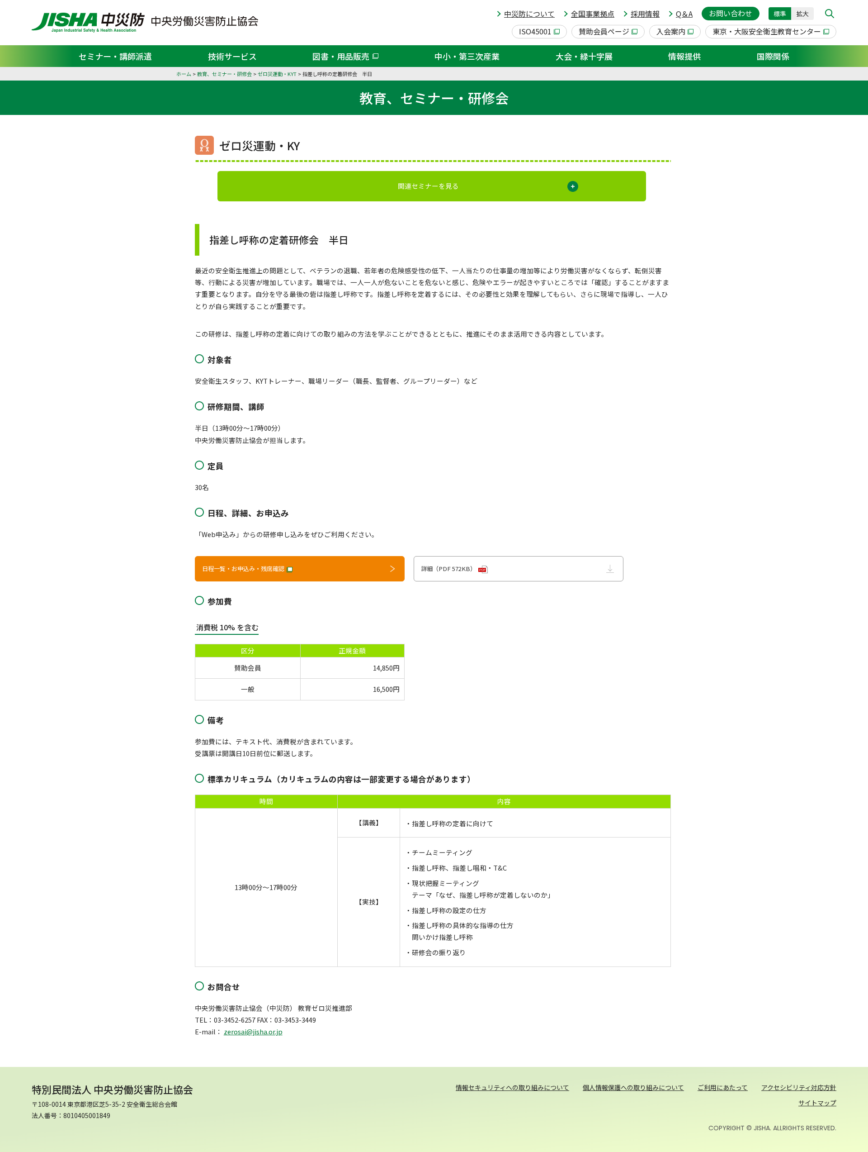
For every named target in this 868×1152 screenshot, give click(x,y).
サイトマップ (817, 1102)
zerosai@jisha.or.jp (253, 1031)
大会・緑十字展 (584, 56)
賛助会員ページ (604, 31)
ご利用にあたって (723, 1087)
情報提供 (684, 56)
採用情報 (645, 13)
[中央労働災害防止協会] (145, 23)
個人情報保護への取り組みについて (633, 1087)
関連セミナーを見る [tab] (428, 185)
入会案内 (670, 31)
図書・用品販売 (340, 56)
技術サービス (232, 56)
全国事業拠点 (592, 13)
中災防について (529, 13)
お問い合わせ (730, 13)
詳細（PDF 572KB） (453, 568)
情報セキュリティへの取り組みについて (512, 1087)
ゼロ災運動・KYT (277, 73)
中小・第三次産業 (467, 56)
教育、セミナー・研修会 (224, 73)
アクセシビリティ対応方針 (798, 1087)
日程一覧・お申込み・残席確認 (243, 568)
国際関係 (773, 56)
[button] (829, 13)
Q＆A (684, 13)
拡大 (802, 13)
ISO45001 (535, 31)
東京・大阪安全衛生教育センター (766, 31)
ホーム (183, 73)
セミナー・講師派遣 (115, 56)
